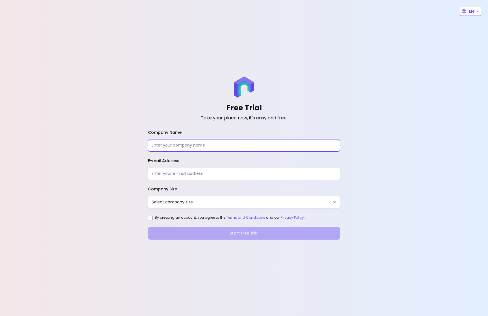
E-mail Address (163, 161)
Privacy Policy (292, 217)
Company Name (165, 132)
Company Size (162, 189)
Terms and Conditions (245, 217)
